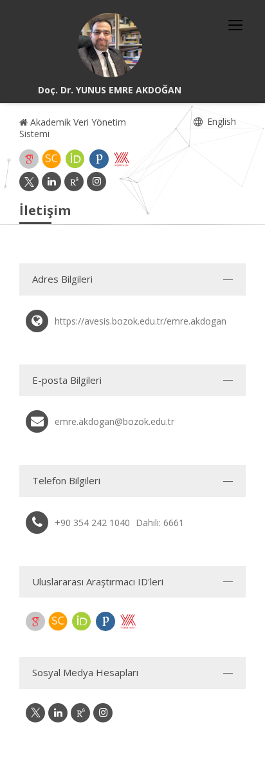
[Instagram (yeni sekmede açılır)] (96, 181)
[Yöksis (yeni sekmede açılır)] (121, 159)
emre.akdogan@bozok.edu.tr (114, 421)
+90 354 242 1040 (92, 522)
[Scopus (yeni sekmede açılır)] (51, 159)
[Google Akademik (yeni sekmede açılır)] (29, 159)
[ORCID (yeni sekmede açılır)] (75, 159)
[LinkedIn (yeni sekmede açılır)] (51, 181)
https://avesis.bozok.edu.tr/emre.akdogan (140, 321)
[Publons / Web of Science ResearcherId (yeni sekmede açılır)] (99, 159)
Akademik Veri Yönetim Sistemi (72, 128)
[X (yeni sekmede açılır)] (29, 181)
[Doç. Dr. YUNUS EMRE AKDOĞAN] (110, 45)
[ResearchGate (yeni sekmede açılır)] (74, 181)
